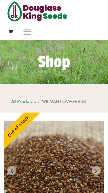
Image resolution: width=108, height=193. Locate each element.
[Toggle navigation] (27, 31)
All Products (23, 101)
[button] (11, 170)
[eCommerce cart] (10, 31)
